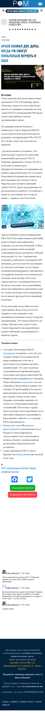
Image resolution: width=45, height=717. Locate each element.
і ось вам (29, 686)
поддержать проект (22, 488)
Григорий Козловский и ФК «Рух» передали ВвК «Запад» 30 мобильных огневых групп (25, 22)
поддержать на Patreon (22, 494)
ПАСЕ (3, 468)
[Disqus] (22, 532)
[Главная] (20, 3)
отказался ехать (29, 382)
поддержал (9, 353)
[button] (10, 29)
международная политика (17, 468)
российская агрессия (9, 471)
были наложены (21, 454)
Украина (32, 468)
